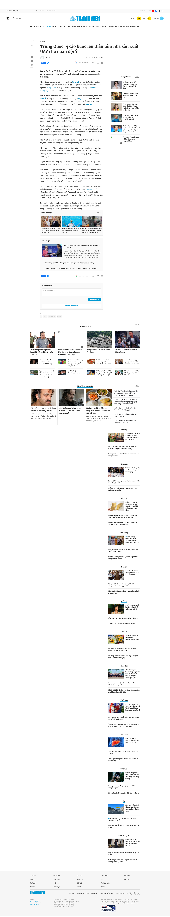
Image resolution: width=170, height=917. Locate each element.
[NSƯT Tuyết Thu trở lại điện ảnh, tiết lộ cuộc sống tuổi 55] (116, 609)
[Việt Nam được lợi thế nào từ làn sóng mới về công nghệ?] (116, 472)
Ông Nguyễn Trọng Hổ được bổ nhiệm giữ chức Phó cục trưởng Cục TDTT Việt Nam (124, 725)
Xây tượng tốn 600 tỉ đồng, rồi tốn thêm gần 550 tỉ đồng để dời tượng (69, 263)
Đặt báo (71, 893)
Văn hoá (80, 879)
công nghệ (90, 189)
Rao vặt (127, 879)
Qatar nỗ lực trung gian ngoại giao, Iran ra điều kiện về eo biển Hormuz (124, 482)
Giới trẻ (73, 26)
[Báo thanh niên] (85, 18)
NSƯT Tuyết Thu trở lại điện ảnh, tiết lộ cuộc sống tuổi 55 (132, 607)
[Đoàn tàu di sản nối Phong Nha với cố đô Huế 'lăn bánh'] (116, 575)
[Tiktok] (159, 11)
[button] (32, 42)
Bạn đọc (127, 875)
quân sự (88, 104)
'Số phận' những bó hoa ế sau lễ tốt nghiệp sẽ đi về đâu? (132, 637)
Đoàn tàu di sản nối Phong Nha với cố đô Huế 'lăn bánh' (132, 573)
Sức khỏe (67, 26)
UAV (45, 316)
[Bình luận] (32, 57)
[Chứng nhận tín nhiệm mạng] (108, 908)
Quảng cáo (80, 893)
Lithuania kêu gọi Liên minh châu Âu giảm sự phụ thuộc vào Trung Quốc (71, 268)
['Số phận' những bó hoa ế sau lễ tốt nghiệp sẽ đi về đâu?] (116, 639)
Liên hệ (54, 11)
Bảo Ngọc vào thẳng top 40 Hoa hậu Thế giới (123, 618)
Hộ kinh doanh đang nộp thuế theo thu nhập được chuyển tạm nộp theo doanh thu (123, 516)
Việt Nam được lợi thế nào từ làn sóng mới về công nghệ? (132, 470)
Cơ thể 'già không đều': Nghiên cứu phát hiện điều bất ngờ (123, 760)
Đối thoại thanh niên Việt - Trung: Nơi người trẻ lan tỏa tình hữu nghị (123, 657)
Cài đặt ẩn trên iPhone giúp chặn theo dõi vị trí (123, 793)
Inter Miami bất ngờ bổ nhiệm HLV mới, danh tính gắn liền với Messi (123, 718)
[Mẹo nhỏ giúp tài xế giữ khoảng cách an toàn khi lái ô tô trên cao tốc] (116, 809)
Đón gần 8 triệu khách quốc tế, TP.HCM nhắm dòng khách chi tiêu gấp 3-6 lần (123, 585)
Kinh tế (53, 26)
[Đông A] (42, 58)
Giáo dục (79, 26)
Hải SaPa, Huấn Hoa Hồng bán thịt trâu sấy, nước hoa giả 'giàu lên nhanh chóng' (122, 448)
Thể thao (103, 26)
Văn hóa (91, 26)
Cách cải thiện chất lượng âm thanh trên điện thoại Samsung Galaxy (132, 776)
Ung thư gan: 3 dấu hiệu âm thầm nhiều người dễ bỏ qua (132, 740)
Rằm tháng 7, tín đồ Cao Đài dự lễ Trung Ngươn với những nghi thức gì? (132, 539)
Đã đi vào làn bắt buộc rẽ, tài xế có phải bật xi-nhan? (123, 826)
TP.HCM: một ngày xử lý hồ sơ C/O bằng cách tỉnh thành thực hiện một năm (123, 523)
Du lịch (85, 26)
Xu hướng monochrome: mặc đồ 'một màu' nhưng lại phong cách (122, 861)
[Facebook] (156, 11)
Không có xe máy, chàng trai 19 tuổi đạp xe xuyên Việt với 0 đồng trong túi (122, 649)
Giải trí (97, 26)
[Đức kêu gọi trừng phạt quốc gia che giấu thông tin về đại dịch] (52, 250)
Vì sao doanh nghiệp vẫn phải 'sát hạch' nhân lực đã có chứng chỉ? (123, 684)
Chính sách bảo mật (106, 893)
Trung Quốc (51, 88)
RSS (87, 893)
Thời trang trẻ (134, 26)
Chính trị (36, 26)
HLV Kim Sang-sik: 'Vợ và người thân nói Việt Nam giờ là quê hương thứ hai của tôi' (132, 707)
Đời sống (60, 26)
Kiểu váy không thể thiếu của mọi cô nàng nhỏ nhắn (123, 853)
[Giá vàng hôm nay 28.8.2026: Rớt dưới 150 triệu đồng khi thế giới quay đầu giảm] (116, 506)
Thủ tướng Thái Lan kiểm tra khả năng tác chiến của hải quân (122, 489)
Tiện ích (48, 11)
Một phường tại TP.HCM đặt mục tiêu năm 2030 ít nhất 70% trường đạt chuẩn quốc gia (132, 674)
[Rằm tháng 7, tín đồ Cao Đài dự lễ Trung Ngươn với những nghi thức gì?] (116, 540)
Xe (116, 26)
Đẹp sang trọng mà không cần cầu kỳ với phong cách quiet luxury (132, 842)
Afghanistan (83, 99)
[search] (24, 18)
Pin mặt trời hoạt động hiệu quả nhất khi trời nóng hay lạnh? (123, 787)
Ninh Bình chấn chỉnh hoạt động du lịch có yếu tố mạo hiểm (124, 592)
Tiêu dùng (125, 26)
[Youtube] (153, 11)
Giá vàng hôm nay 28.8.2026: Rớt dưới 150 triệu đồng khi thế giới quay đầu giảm (131, 506)
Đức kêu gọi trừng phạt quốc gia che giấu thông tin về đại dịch (82, 247)
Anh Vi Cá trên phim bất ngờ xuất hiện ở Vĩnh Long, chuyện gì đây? (123, 558)
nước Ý (43, 99)
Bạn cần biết (40, 11)
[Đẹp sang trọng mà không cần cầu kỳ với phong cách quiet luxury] (116, 843)
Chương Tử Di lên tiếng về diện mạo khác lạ (122, 623)
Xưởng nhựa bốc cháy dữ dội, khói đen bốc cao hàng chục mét (123, 455)
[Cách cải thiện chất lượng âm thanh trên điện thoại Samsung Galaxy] (116, 777)
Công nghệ (110, 26)
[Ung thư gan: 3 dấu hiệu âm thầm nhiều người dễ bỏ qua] (116, 742)
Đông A (47, 57)
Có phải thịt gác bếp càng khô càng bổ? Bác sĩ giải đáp (123, 752)
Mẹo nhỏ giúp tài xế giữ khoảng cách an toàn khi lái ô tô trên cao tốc (132, 808)
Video (120, 26)
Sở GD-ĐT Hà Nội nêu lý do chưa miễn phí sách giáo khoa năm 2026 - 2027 (124, 691)
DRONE (59, 316)
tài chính (75, 82)
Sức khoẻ (57, 879)
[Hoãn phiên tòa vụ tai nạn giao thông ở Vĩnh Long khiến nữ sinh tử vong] (116, 437)
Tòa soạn (94, 893)
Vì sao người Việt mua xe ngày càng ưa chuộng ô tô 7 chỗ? (122, 819)
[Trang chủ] (31, 26)
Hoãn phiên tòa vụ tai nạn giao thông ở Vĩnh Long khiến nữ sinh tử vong (132, 436)
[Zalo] (162, 11)
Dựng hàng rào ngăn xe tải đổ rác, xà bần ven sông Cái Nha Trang (123, 550)
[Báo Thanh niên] (37, 893)
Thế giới (48, 26)
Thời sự (41, 26)
